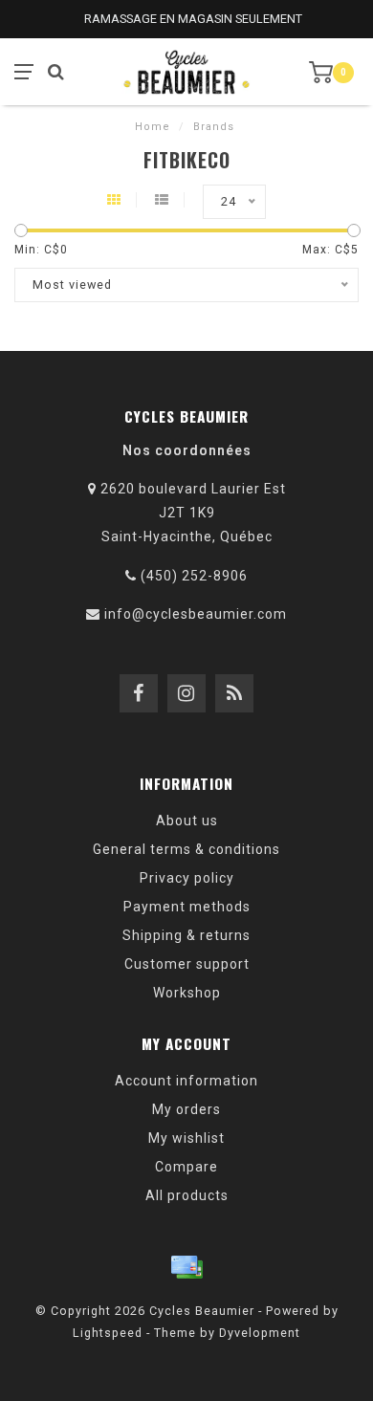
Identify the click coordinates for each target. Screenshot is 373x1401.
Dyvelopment (259, 1332)
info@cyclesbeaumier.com (195, 614)
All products (187, 1195)
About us (187, 820)
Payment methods (187, 906)
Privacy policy (187, 878)
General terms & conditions (186, 849)
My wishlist (186, 1138)
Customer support (187, 964)
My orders (186, 1109)
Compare (186, 1166)
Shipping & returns (186, 935)
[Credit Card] (186, 1267)
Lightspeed (108, 1332)
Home (152, 126)
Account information (186, 1080)
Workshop (187, 992)
